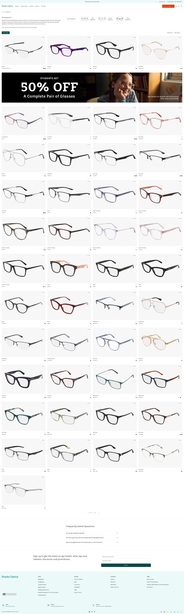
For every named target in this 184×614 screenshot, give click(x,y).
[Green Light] (181, 360)
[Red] (181, 212)
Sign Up (126, 565)
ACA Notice (150, 587)
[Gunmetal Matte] (136, 138)
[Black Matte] (134, 138)
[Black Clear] (136, 471)
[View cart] (181, 6)
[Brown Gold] (181, 68)
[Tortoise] (136, 286)
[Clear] (90, 138)
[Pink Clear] (181, 138)
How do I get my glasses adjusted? (75, 533)
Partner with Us (115, 587)
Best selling (177, 32)
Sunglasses (41, 582)
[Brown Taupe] (181, 249)
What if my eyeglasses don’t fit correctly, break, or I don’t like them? (84, 542)
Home (3, 11)
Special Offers (41, 587)
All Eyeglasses (7, 11)
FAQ (75, 582)
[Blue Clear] (181, 434)
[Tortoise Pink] (90, 286)
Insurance (43, 6)
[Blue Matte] (44, 212)
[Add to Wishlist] (44, 66)
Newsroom (113, 584)
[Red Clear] (44, 249)
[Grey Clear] (136, 212)
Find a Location (78, 579)
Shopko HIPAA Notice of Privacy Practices (158, 584)
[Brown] (90, 249)
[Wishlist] (179, 6)
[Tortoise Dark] (180, 434)
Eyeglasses (41, 579)
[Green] (136, 397)
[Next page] (98, 512)
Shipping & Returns (43, 590)
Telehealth (77, 587)
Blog (75, 590)
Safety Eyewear (42, 595)
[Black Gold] (181, 471)
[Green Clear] (44, 434)
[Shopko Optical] (7, 6)
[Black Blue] (44, 138)
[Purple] (90, 68)
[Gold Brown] (180, 68)
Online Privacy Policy (152, 582)
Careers (112, 579)
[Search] (176, 6)
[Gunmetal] (44, 175)
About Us (113, 582)
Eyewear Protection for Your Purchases (48, 592)
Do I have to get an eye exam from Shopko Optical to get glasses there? (85, 537)
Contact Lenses (42, 584)
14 (94, 512)
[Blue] (44, 68)
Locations (31, 6)
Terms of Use (150, 579)
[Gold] (181, 323)
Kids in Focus (78, 592)
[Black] (43, 68)
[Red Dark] (90, 323)
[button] (162, 1)
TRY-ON (43, 37)
